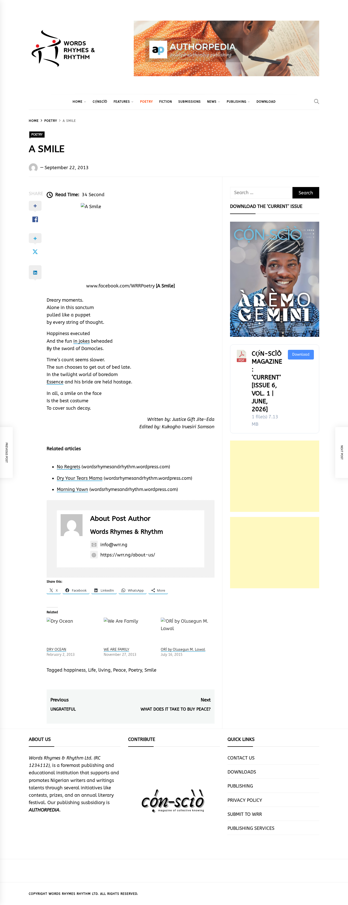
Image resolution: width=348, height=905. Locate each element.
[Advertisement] (274, 476)
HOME (78, 101)
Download (301, 354)
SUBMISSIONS (189, 101)
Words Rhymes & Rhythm (126, 531)
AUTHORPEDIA (44, 810)
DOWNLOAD (266, 101)
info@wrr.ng (113, 545)
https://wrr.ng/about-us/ (127, 555)
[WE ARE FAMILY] (130, 632)
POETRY (146, 101)
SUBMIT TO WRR (244, 814)
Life (92, 670)
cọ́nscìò (100, 101)
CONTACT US (241, 758)
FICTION (165, 101)
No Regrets (68, 467)
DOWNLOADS (241, 772)
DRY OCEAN (56, 649)
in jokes (81, 341)
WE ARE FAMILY (116, 649)
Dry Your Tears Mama (79, 478)
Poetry (135, 670)
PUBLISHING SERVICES (250, 828)
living (104, 670)
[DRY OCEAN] (73, 632)
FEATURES (122, 101)
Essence (55, 382)
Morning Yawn (72, 489)
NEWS (212, 101)
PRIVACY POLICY (244, 800)
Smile (150, 670)
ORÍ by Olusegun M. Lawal (183, 649)
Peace (119, 670)
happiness (75, 670)
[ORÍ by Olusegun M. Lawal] (187, 632)
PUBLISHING (236, 101)
